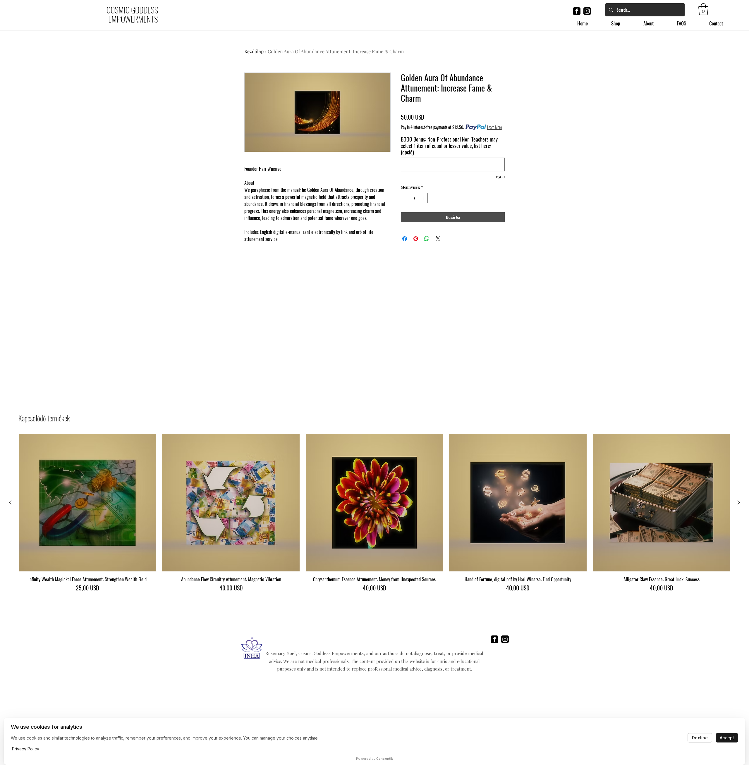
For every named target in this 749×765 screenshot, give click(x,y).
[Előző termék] (10, 502)
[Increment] (423, 198)
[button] (703, 9)
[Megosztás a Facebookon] (404, 238)
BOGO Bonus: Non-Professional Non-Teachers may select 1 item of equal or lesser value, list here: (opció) (449, 145)
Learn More (494, 127)
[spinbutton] (414, 198)
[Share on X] (438, 238)
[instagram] (587, 11)
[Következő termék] (738, 502)
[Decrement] (405, 198)
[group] (374, 516)
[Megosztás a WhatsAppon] (426, 238)
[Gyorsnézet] (87, 502)
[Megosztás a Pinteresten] (415, 238)
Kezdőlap (254, 51)
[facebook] (576, 11)
